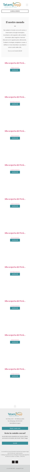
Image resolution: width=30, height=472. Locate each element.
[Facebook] (13, 462)
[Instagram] (16, 462)
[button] (27, 5)
